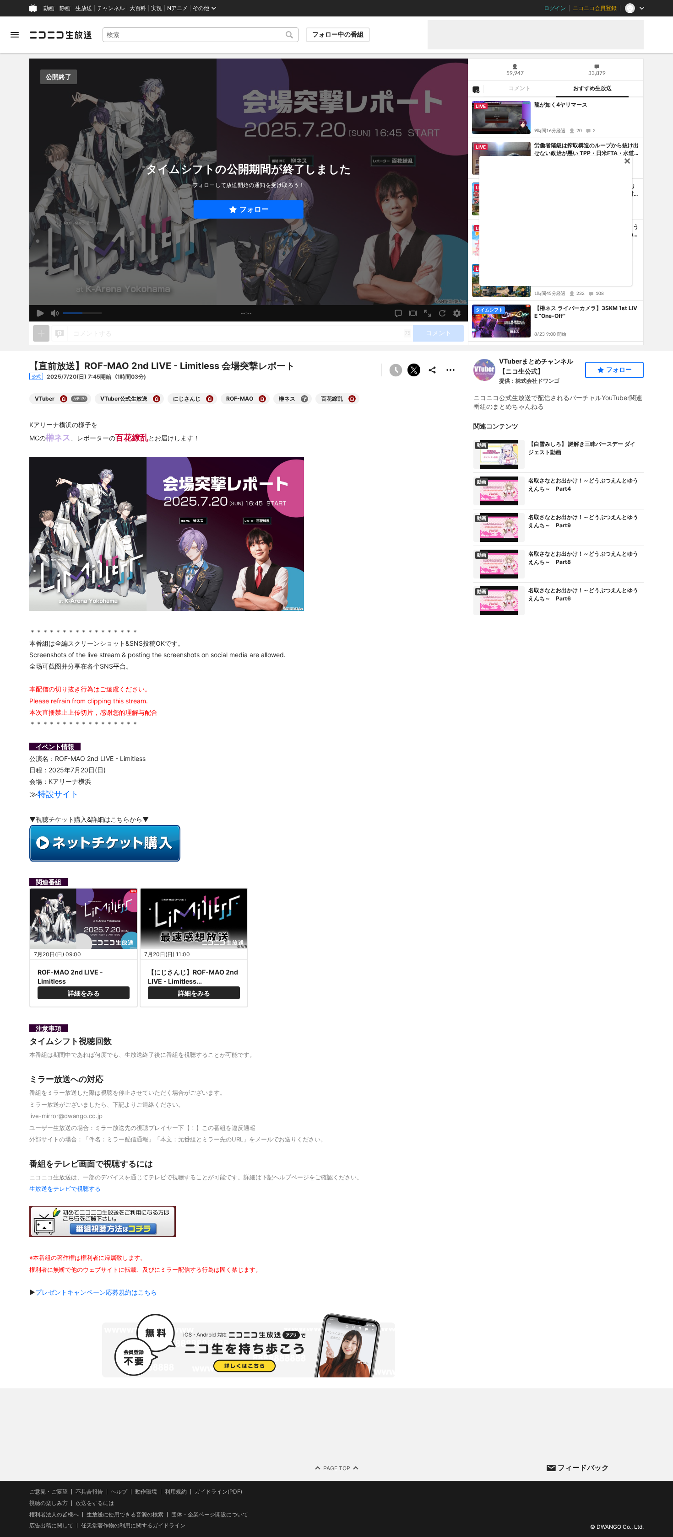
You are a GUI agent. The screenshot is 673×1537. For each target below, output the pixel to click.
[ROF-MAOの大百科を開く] (262, 398)
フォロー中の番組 (338, 34)
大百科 (138, 8)
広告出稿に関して (51, 1525)
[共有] (432, 370)
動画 (48, 8)
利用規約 (176, 1491)
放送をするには (95, 1502)
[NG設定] (475, 89)
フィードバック (583, 1467)
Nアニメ (177, 8)
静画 (65, 8)
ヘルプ (119, 1491)
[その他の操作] (450, 370)
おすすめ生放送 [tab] (592, 88)
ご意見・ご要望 (48, 1491)
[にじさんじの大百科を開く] (209, 398)
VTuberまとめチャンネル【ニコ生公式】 (536, 366)
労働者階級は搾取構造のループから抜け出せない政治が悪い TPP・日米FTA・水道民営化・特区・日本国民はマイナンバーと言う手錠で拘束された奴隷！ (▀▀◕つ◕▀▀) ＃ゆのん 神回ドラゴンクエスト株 (587, 149)
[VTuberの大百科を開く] (63, 398)
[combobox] (201, 34)
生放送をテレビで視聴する (65, 1188)
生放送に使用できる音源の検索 (125, 1514)
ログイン (555, 8)
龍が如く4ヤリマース (560, 104)
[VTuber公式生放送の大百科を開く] (156, 398)
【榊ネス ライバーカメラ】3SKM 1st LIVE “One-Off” (585, 312)
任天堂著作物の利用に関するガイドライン (133, 1525)
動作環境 (146, 1491)
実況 (156, 8)
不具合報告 (89, 1491)
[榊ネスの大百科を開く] (304, 398)
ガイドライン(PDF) (218, 1491)
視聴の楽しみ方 (48, 1502)
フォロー (254, 209)
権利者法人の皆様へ (54, 1513)
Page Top (336, 1467)
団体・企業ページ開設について (209, 1514)
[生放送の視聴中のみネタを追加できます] (41, 333)
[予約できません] (395, 370)
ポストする (413, 370)
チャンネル (111, 8)
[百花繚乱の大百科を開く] (352, 398)
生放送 (84, 8)
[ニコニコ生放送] (60, 35)
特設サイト (58, 794)
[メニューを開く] (14, 35)
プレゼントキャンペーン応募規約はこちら (96, 1292)
